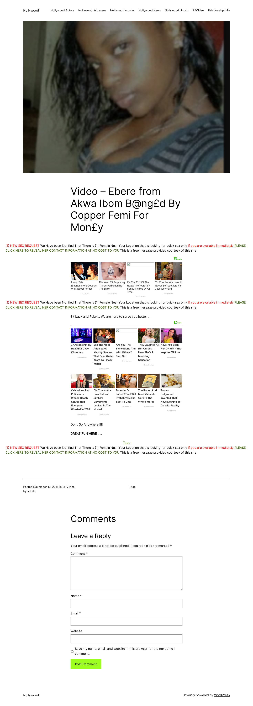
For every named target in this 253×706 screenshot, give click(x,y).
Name (76, 596)
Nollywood (31, 10)
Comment (79, 553)
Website (76, 631)
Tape (126, 442)
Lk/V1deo (68, 487)
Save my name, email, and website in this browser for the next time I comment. (125, 651)
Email (76, 613)
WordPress (222, 695)
